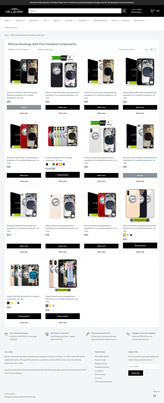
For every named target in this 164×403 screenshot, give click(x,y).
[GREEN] (54, 164)
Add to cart (63, 107)
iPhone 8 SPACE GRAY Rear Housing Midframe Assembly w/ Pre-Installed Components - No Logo (139, 95)
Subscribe (136, 373)
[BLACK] (47, 164)
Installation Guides (102, 367)
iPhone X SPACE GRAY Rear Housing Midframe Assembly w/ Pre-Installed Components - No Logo (62, 95)
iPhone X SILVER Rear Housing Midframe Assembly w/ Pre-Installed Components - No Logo (100, 160)
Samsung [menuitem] (19, 20)
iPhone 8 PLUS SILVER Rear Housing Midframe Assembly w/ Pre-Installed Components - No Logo (140, 160)
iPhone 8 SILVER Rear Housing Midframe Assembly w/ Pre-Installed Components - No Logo (23, 228)
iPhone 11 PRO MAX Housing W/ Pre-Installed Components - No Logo (23, 297)
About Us (98, 378)
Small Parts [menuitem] (82, 20)
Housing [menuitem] (69, 20)
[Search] (124, 10)
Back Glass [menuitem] (33, 20)
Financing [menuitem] (125, 20)
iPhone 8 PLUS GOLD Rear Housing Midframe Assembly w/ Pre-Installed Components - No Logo (100, 95)
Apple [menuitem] (6, 20)
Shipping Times (101, 363)
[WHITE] (50, 164)
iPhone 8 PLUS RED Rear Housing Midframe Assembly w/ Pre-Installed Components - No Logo (23, 160)
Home (6, 35)
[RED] (57, 164)
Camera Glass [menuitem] (138, 20)
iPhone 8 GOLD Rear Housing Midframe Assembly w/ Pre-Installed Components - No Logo (62, 228)
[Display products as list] (155, 49)
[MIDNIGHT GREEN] (18, 303)
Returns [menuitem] (114, 20)
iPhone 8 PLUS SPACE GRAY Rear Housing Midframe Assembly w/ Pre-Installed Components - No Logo (22, 95)
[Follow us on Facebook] (154, 395)
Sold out (24, 107)
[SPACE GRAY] (131, 235)
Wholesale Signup (102, 356)
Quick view (24, 113)
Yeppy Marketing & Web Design (24, 397)
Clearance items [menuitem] (10, 27)
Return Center (100, 360)
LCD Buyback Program (103, 381)
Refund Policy (100, 374)
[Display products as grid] (151, 49)
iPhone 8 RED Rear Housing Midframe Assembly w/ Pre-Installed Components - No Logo (100, 228)
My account (136, 12)
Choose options (62, 175)
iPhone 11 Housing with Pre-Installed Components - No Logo (59, 159)
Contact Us (99, 371)
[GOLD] (124, 235)
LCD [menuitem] (45, 20)
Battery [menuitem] (56, 20)
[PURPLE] (64, 164)
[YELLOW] (60, 164)
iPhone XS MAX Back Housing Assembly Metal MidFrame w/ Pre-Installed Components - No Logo (139, 228)
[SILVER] (128, 235)
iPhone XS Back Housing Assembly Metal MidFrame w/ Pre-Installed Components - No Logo (62, 299)
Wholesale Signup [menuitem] (100, 20)
